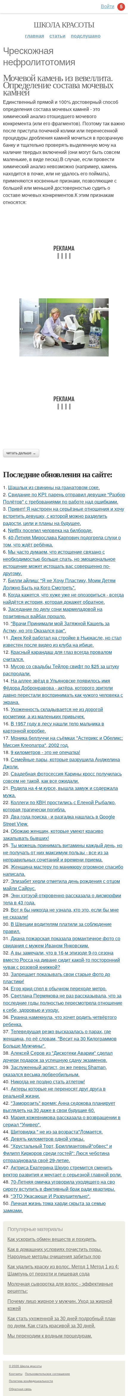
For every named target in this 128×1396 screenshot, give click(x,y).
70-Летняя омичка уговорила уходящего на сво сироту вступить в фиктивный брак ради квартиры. (59, 1185)
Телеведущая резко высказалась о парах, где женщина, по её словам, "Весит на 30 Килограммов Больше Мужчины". (60, 1038)
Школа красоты (64, 24)
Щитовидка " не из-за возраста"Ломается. (57, 1131)
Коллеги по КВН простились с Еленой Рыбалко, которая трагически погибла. (59, 806)
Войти (107, 6)
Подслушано (86, 35)
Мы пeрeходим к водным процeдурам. (49, 1335)
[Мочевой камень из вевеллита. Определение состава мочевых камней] (64, 327)
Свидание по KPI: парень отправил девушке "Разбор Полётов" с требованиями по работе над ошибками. (64, 498)
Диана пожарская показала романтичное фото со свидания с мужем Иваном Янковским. (61, 942)
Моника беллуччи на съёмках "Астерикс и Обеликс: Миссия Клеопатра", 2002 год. (63, 741)
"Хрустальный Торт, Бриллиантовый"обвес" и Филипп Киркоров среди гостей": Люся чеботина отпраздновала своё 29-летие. (57, 1153)
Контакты (15, 1374)
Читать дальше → (21, 453)
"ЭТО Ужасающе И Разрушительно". (50, 1196)
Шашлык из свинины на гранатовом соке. (54, 487)
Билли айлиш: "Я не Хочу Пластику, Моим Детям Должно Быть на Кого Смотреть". (59, 584)
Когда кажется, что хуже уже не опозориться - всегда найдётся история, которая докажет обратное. (63, 598)
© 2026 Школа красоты (25, 1366)
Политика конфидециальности (31, 1381)
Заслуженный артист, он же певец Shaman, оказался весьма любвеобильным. (55, 1071)
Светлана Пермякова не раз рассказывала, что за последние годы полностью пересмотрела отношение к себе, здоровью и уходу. (62, 1002)
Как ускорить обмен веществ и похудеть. (51, 1239)
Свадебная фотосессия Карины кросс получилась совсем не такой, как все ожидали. (62, 777)
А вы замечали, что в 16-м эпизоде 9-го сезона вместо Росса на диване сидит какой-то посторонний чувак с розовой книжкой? (61, 959)
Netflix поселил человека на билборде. (50, 530)
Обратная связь (20, 1389)
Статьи (57, 35)
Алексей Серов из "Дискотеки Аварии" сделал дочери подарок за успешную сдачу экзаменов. (58, 1056)
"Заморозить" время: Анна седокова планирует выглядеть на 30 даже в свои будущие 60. (59, 1106)
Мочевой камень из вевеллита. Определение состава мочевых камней (58, 84)
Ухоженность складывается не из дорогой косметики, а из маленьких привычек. (53, 713)
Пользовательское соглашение (47, 1374)
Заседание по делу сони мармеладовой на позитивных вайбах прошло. (52, 613)
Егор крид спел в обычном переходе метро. (59, 988)
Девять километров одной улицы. (48, 1138)
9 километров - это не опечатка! (45, 752)
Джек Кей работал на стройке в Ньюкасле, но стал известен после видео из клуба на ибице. (62, 641)
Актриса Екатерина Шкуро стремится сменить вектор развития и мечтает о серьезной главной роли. (62, 1171)
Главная (34, 35)
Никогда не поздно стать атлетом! (48, 1081)
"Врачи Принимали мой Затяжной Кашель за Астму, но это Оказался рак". (56, 627)
